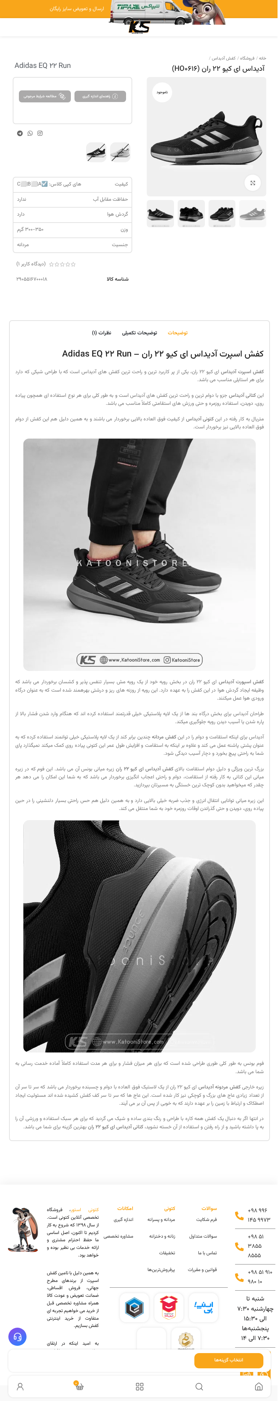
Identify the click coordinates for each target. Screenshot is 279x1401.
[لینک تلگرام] (20, 133)
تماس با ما (207, 1253)
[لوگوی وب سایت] (139, 27)
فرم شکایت (206, 1219)
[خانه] (258, 1386)
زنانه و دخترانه (162, 1236)
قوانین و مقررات (202, 1270)
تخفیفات (167, 1253)
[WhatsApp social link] (30, 133)
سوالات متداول (203, 1236)
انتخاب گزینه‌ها (228, 1360)
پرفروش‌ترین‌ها (161, 1270)
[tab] (177, 332)
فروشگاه (246, 58)
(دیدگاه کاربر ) (31, 264)
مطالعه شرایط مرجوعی (40, 96)
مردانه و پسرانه (161, 1219)
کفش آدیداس (223, 58)
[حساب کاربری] (20, 1386)
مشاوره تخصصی (118, 1236)
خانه (262, 58)
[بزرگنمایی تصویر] (252, 183)
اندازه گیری (123, 1219)
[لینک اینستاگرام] (40, 133)
